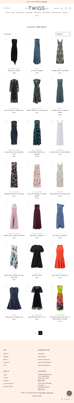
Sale (37, 16)
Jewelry (65, 12)
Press (5, 365)
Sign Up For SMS (8, 386)
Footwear (46, 12)
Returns (5, 359)
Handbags (37, 12)
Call (43, 380)
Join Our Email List (8, 383)
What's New (10, 12)
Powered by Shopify (37, 396)
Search (8, 8)
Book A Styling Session (44, 365)
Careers (6, 378)
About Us (6, 353)
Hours (39, 380)
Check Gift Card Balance (45, 362)
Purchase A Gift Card (44, 359)
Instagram (6, 380)
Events (5, 375)
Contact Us (6, 362)
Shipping (6, 356)
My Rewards (41, 353)
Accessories (56, 12)
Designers (20, 12)
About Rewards (42, 356)
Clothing (28, 12)
